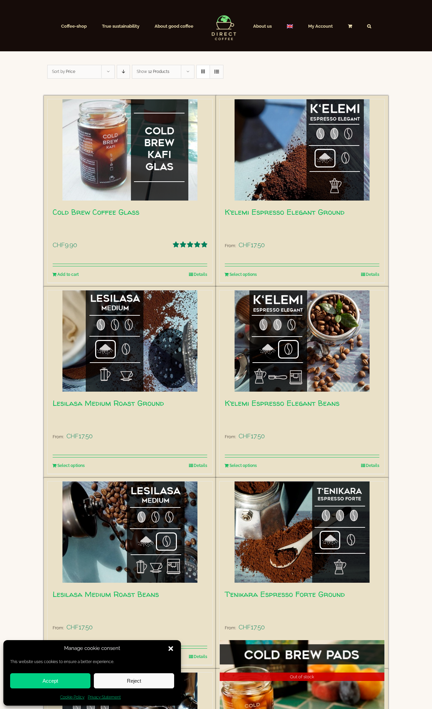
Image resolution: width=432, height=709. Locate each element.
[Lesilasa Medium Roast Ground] (130, 341)
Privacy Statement (104, 697)
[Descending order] (123, 72)
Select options (243, 274)
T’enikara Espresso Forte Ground (285, 594)
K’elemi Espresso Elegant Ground (285, 212)
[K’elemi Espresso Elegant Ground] (302, 150)
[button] (170, 648)
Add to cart (68, 274)
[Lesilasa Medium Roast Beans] (130, 532)
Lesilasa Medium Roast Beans (106, 594)
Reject (134, 681)
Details (200, 274)
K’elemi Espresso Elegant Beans (282, 403)
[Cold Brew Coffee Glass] (130, 150)
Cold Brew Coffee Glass (96, 212)
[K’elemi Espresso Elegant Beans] (302, 341)
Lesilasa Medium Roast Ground (108, 403)
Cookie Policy (72, 697)
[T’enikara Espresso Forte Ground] (302, 532)
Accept (50, 681)
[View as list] (216, 71)
